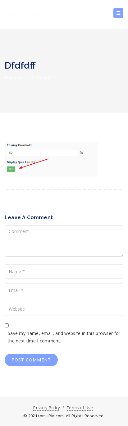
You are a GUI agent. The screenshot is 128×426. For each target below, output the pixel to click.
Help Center (16, 77)
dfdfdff (43, 77)
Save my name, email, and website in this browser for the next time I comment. (64, 337)
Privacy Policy (46, 407)
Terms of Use (80, 407)
